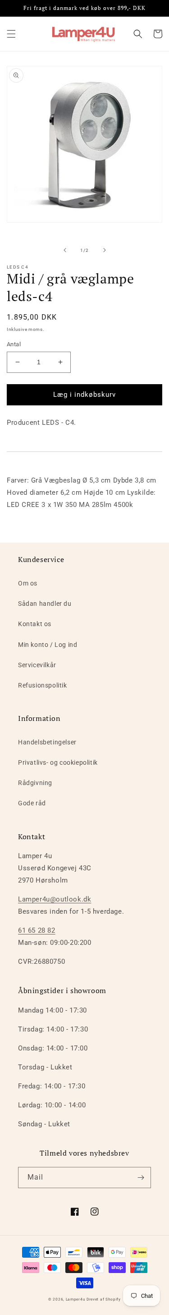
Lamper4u (76, 1299)
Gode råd (32, 803)
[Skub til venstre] (65, 250)
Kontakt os (34, 623)
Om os (27, 583)
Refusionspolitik (42, 685)
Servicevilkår (37, 665)
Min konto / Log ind (47, 644)
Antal (14, 344)
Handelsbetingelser (47, 742)
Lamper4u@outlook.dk (54, 899)
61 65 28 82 (36, 930)
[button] (11, 34)
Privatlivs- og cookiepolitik (58, 762)
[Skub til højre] (104, 250)
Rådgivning (35, 782)
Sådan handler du (45, 603)
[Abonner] (141, 1177)
